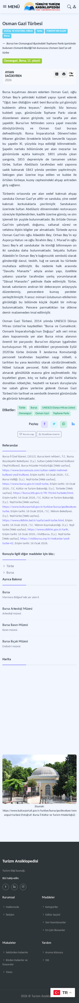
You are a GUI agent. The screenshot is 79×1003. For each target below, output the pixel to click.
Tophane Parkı (61, 413)
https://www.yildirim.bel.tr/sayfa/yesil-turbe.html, (33, 520)
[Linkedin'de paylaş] (73, 424)
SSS (47, 960)
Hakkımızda (12, 907)
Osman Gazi (42, 413)
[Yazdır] (64, 74)
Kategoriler (51, 907)
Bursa (34, 407)
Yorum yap (28, 434)
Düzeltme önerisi (50, 434)
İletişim (9, 914)
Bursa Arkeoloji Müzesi (17, 609)
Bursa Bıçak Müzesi (15, 641)
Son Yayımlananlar (55, 922)
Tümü (8, 972)
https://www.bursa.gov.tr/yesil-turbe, (25, 484)
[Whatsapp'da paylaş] (63, 424)
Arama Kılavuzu (54, 952)
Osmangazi (25, 413)
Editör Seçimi (52, 914)
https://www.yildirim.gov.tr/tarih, (48, 529)
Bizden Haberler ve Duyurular (15, 962)
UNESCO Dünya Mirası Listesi (58, 407)
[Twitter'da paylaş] (54, 424)
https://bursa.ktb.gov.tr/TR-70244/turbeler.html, (43, 493)
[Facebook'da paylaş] (44, 424)
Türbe (22, 407)
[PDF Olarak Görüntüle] (57, 74)
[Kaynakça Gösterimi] (71, 74)
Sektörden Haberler (16, 952)
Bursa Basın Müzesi (15, 625)
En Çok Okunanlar (55, 930)
